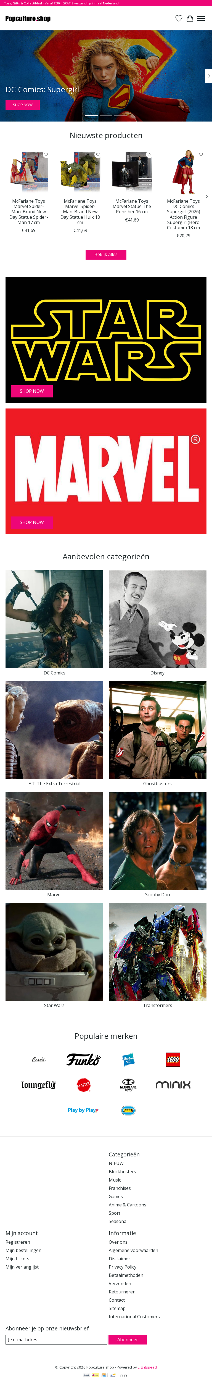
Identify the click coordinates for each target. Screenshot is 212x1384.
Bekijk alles (106, 254)
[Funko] (83, 1060)
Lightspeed (147, 1367)
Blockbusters (122, 1172)
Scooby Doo (157, 895)
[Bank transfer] (86, 1375)
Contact (117, 1300)
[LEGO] (173, 1060)
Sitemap (117, 1308)
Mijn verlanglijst (22, 1267)
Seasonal (118, 1221)
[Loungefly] (39, 1086)
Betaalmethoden (126, 1275)
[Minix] (173, 1086)
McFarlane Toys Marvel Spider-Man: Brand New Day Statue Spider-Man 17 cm (28, 211)
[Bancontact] (113, 1375)
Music (115, 1180)
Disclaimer (119, 1259)
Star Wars (54, 1005)
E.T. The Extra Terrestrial (54, 784)
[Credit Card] (104, 1375)
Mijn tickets (17, 1259)
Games (116, 1196)
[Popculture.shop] (28, 18)
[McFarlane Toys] (128, 1086)
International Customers (134, 1317)
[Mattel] (83, 1086)
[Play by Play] (83, 1111)
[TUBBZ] (128, 1111)
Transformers (157, 1005)
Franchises (120, 1188)
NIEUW (116, 1163)
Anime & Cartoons (127, 1205)
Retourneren (122, 1292)
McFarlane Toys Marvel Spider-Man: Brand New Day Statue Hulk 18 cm (80, 211)
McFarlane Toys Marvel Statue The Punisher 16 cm (132, 206)
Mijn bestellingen (23, 1250)
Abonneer (127, 1339)
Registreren (18, 1242)
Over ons (118, 1242)
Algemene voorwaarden (133, 1250)
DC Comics (54, 673)
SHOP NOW (23, 104)
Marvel (54, 895)
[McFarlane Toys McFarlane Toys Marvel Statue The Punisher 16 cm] (132, 172)
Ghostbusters (157, 784)
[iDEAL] (95, 1375)
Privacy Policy (122, 1267)
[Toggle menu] (200, 18)
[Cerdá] (39, 1060)
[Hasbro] (128, 1060)
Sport (114, 1213)
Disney (157, 673)
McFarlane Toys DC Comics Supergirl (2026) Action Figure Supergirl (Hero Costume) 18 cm (183, 214)
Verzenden (120, 1283)
